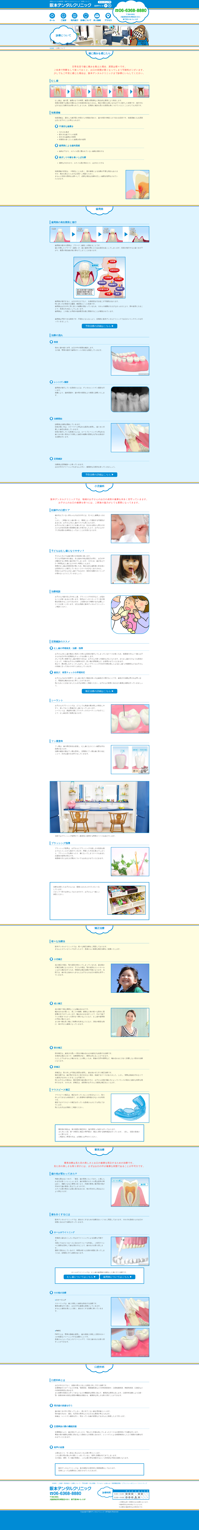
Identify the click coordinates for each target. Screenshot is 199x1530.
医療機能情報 (116, 1483)
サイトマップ (142, 1483)
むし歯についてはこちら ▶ (81, 1277)
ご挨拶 (60, 1483)
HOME (54, 1483)
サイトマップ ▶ (105, 2)
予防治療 (85, 1483)
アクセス (100, 1483)
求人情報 (92, 1483)
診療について (76, 1483)
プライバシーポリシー (129, 1483)
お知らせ (107, 1483)
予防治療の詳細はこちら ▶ (99, 326)
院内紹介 (67, 1483)
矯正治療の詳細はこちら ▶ (99, 691)
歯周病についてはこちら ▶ (117, 1277)
